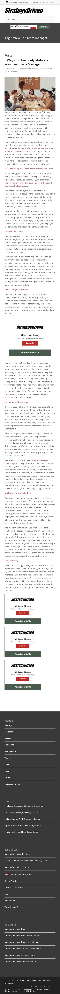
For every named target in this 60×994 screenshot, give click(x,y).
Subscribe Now (7, 512)
